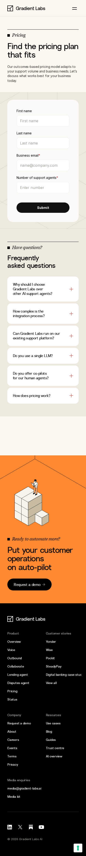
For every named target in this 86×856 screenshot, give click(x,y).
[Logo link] (26, 8)
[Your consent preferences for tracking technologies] (78, 848)
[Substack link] (31, 827)
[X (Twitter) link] (20, 827)
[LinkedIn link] (10, 827)
